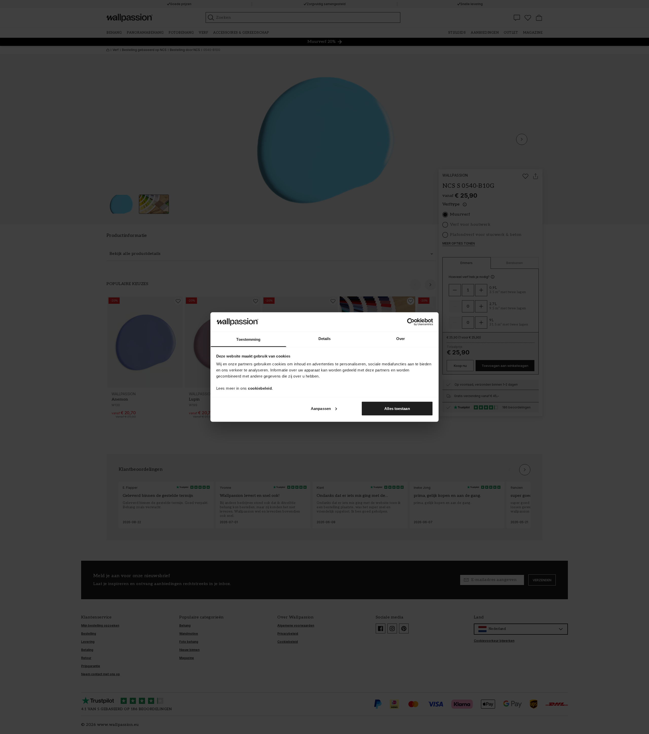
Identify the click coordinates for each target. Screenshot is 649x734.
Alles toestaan (397, 408)
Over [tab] (400, 338)
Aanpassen (321, 408)
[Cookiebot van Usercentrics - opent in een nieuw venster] (411, 322)
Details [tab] (324, 338)
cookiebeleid (260, 388)
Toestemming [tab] (248, 339)
